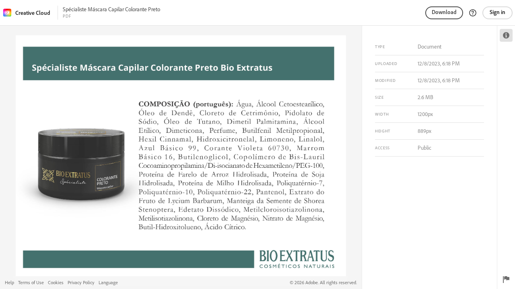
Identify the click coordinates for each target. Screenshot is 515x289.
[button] (472, 12)
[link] (29, 12)
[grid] (181, 157)
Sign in (497, 12)
